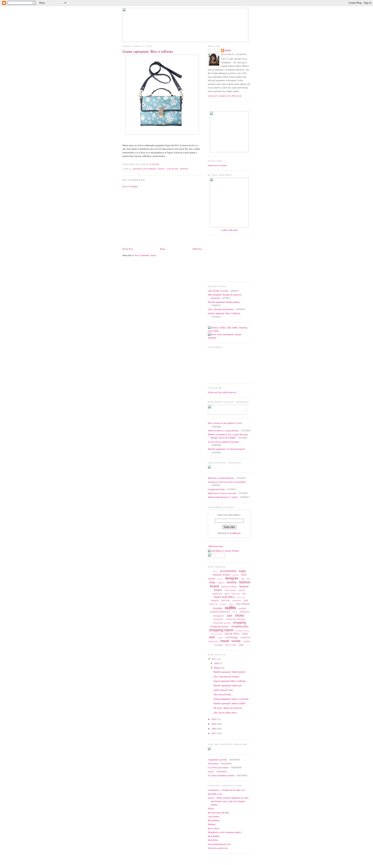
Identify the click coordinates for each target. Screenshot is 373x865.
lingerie (215, 600)
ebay (212, 582)
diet (242, 579)
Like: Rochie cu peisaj (218, 290)
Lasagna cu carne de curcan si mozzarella (226, 481)
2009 (214, 723)
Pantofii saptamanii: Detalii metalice (224, 302)
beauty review (221, 574)
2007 (214, 733)
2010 (214, 719)
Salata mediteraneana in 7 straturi (223, 497)
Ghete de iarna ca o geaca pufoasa (223, 430)
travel (224, 641)
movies (217, 608)
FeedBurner (235, 533)
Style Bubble (214, 836)
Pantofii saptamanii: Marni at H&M (229, 703)
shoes (239, 615)
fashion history (229, 586)
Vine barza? (213, 763)
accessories (228, 571)
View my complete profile (225, 96)
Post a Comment (129, 186)
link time (225, 600)
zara (241, 644)
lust (246, 600)
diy (248, 579)
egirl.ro (221, 582)
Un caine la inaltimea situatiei (221, 775)
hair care (236, 593)
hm (244, 593)
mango (223, 604)
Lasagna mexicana (216, 489)
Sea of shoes (213, 828)
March (217, 667)
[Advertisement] (155, 217)
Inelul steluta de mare (223, 689)
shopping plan (239, 626)
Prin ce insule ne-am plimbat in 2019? (225, 423)
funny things (230, 590)
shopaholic (218, 619)
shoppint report (242, 630)
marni (230, 604)
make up (213, 604)
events (232, 582)
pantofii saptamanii (220, 611)
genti (161, 169)
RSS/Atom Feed (216, 546)
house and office (224, 597)
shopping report (221, 630)
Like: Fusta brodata (222, 694)
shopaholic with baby (235, 619)
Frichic (211, 808)
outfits (230, 607)
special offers (232, 633)
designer (232, 578)
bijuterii (236, 575)
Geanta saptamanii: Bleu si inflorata (147, 51)
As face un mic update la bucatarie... (224, 441)
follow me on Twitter (217, 165)
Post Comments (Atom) (145, 255)
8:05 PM (154, 164)
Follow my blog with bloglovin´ (222, 392)
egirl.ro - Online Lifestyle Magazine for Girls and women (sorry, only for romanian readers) (228, 801)
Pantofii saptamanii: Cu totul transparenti (226, 448)
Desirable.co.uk (215, 793)
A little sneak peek (229, 230)
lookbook (237, 600)
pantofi (242, 608)
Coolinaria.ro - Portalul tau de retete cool (226, 790)
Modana (211, 824)
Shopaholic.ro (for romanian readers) (225, 832)
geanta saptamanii (144, 169)
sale (229, 615)
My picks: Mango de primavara (228, 707)
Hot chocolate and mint (218, 812)
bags (242, 571)
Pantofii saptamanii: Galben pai (227, 685)
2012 (215, 571)
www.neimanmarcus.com (219, 844)
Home (162, 248)
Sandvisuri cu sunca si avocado (222, 493)
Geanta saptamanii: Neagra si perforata (231, 698)
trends (236, 641)
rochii (234, 612)
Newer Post (127, 248)
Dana (228, 50)
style (212, 637)
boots (220, 579)
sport (245, 633)
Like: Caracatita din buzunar (221, 309)
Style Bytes (213, 840)
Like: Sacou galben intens (225, 712)
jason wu (172, 169)
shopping (239, 622)
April (216, 663)
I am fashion (213, 816)
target (184, 169)
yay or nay (230, 644)
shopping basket (219, 626)
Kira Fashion (214, 820)
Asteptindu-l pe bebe (217, 759)
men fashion (243, 603)
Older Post (197, 248)
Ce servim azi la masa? (218, 767)
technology (232, 637)
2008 (214, 728)
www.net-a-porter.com (218, 848)
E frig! (211, 771)
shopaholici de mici (221, 623)
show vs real (216, 634)
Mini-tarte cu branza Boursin (221, 477)
